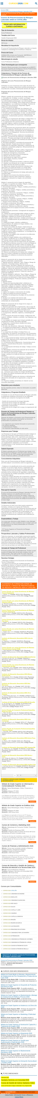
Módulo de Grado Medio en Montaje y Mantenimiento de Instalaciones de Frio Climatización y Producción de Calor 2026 (19, 976)
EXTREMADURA (11, 936)
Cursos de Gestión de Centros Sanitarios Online (18, 1083)
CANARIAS (10, 913)
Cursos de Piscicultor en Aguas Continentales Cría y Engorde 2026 (16, 1085)
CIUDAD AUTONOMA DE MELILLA (15, 948)
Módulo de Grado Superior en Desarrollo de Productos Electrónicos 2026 (19, 985)
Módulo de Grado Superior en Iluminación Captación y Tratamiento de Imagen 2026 (18, 1025)
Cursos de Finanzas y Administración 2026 (17, 846)
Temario (32, 801)
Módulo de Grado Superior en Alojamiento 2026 (16, 1033)
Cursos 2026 (4, 10)
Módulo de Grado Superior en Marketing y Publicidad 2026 (18, 1015)
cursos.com (18, 3)
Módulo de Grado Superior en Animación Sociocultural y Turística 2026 (19, 1061)
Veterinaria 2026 (5, 1077)
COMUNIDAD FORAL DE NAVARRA (16, 932)
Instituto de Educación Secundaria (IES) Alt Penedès (18, 702)
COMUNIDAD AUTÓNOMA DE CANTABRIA (18, 939)
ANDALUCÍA (10, 897)
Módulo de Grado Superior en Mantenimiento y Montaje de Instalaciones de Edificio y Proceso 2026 (19, 996)
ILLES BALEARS (11, 926)
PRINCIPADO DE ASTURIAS (14, 929)
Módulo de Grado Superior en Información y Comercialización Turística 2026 (18, 785)
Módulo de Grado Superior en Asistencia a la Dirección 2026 (19, 1006)
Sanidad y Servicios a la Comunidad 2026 (15, 1080)
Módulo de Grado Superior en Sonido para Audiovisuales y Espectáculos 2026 (15, 1041)
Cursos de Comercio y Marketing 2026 (16, 825)
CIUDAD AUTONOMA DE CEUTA (15, 945)
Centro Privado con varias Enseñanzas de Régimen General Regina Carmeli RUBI (18, 648)
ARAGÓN (9, 919)
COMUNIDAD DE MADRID (13, 893)
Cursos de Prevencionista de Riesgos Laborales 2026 (16, 11)
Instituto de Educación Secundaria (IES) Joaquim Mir (18, 747)
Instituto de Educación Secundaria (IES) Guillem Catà (19, 764)
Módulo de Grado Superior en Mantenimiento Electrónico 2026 (15, 1051)
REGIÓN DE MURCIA (12, 923)
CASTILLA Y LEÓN (11, 910)
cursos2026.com (10, 1092)
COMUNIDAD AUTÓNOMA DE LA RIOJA (17, 942)
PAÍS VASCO (10, 903)
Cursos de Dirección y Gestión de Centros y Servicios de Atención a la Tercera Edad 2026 (18, 866)
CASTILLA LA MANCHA (13, 916)
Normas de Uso (5, 1093)
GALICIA (9, 906)
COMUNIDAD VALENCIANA (14, 900)
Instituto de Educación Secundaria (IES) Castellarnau (19, 657)
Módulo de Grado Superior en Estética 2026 (18, 805)
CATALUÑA (10, 890)
